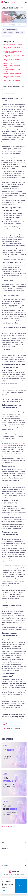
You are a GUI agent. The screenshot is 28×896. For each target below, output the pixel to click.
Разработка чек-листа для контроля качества (13, 56)
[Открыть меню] (25, 2)
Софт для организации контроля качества (12, 60)
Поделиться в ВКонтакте (14, 724)
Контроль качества (8, 32)
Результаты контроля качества (12, 73)
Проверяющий (7, 63)
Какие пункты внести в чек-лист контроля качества (12, 52)
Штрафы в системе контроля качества (11, 66)
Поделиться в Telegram (13, 728)
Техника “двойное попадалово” (12, 80)
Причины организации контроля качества (13, 48)
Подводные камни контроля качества (11, 76)
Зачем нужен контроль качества (12, 44)
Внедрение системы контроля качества (12, 70)
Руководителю (20, 32)
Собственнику (6, 36)
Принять (21, 886)
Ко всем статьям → (7, 826)
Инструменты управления (10, 29)
